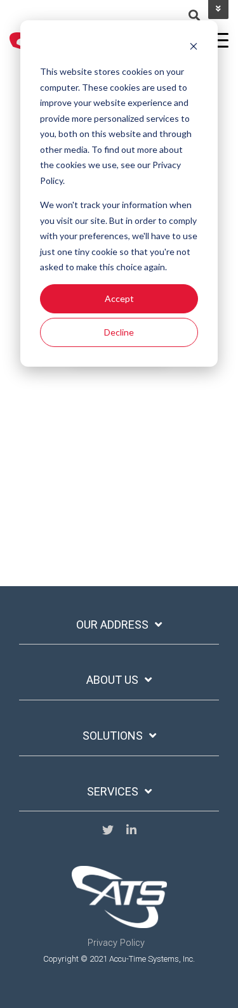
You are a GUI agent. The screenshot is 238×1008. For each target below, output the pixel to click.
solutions (113, 735)
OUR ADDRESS (112, 624)
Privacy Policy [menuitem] (116, 943)
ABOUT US (112, 679)
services (112, 791)
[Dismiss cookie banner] (193, 48)
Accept (119, 298)
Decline (119, 332)
